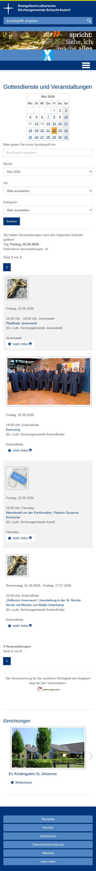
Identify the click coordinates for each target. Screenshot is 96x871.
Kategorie (10, 202)
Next (91, 756)
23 (60, 130)
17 (66, 123)
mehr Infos (21, 344)
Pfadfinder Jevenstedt (21, 323)
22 (54, 130)
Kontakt (48, 827)
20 (42, 130)
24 (66, 130)
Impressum (48, 836)
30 (60, 137)
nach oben (48, 861)
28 (48, 137)
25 (30, 137)
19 (36, 130)
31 (66, 137)
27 (42, 137)
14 (48, 123)
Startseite (48, 819)
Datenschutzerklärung (48, 844)
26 (36, 137)
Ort (5, 183)
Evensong (13, 429)
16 (60, 123)
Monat (7, 164)
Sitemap (48, 853)
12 (36, 123)
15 (54, 123)
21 (48, 130)
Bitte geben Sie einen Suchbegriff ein (29, 144)
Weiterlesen (23, 782)
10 (66, 117)
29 (54, 137)
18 (30, 130)
